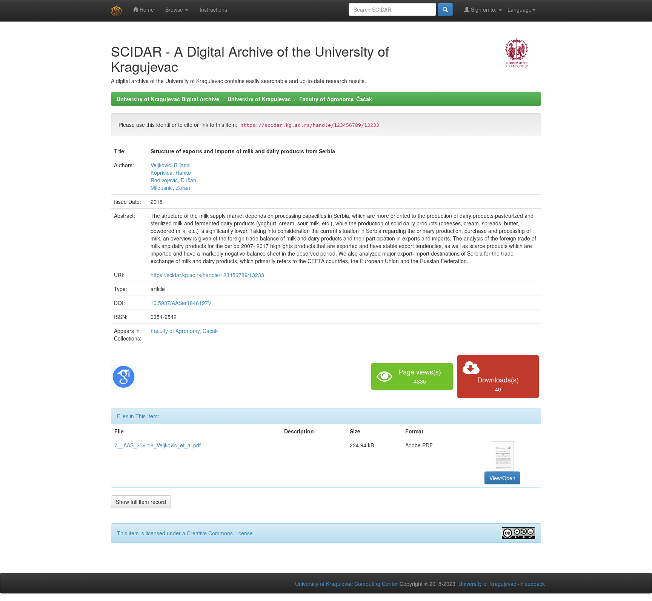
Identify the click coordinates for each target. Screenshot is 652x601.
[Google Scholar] (123, 375)
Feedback (533, 583)
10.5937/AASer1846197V (181, 303)
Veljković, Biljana (170, 165)
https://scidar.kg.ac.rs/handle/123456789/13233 (207, 275)
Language (519, 9)
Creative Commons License (220, 533)
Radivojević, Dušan (173, 180)
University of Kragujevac (259, 99)
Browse (175, 9)
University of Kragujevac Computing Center (346, 583)
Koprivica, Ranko (171, 172)
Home (146, 9)
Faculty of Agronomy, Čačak (335, 99)
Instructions (213, 9)
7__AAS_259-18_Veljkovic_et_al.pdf (157, 445)
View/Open (502, 478)
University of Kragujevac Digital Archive (168, 99)
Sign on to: (483, 9)
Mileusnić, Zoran (170, 187)
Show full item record (141, 501)
